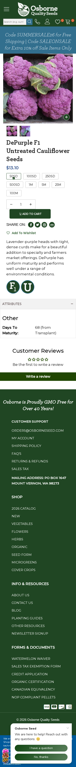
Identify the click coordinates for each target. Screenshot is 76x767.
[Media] (66, 117)
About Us (20, 595)
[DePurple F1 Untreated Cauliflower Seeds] (24, 131)
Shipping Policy (26, 446)
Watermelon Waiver (31, 659)
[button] (11, 204)
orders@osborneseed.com (38, 431)
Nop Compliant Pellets (34, 697)
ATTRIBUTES (12, 304)
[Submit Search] (29, 22)
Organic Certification (33, 682)
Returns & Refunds (30, 461)
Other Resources (28, 626)
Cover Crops (23, 570)
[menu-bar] (9, 9)
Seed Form (22, 555)
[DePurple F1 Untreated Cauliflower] (38, 88)
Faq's (16, 454)
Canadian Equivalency (33, 689)
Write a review (38, 376)
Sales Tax (20, 469)
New (16, 516)
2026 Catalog (24, 508)
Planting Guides (27, 618)
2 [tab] (41, 118)
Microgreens (24, 562)
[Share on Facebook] (31, 225)
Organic (19, 547)
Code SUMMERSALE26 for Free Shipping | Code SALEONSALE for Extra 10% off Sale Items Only (38, 41)
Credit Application (30, 674)
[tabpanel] (38, 88)
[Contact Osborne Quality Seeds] (37, 22)
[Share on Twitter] (38, 225)
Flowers (20, 532)
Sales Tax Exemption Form (36, 666)
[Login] (47, 22)
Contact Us (22, 603)
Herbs (17, 539)
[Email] (52, 225)
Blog (16, 610)
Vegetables (22, 524)
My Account (23, 438)
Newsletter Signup (30, 633)
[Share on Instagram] (44, 225)
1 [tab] (35, 118)
